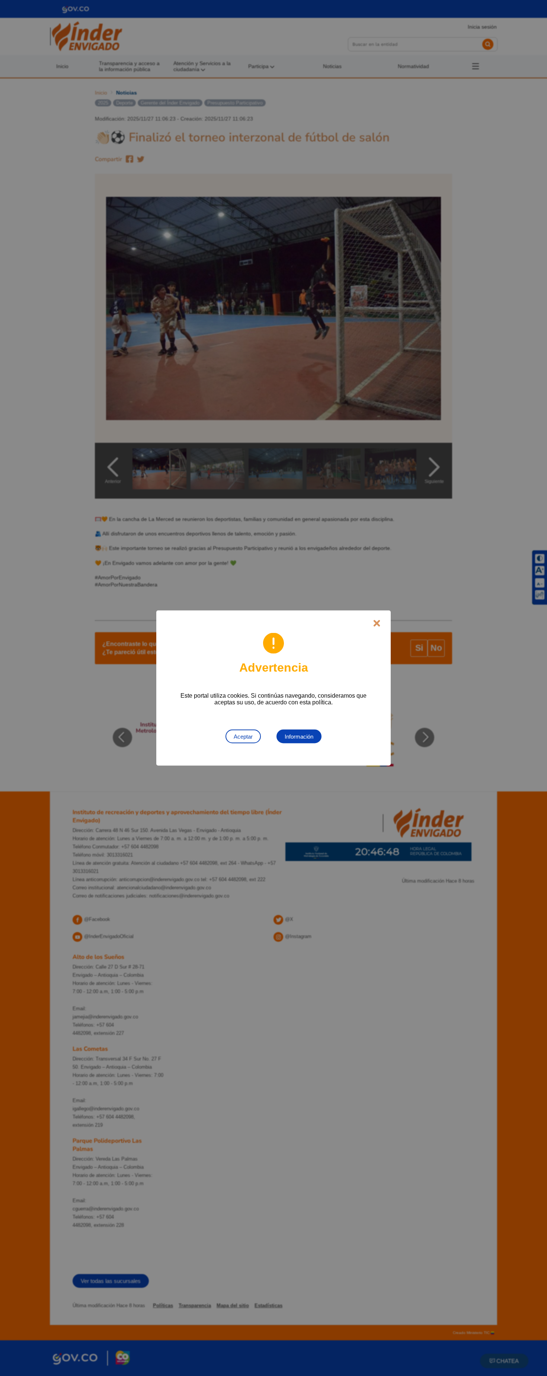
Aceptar (243, 736)
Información (299, 736)
